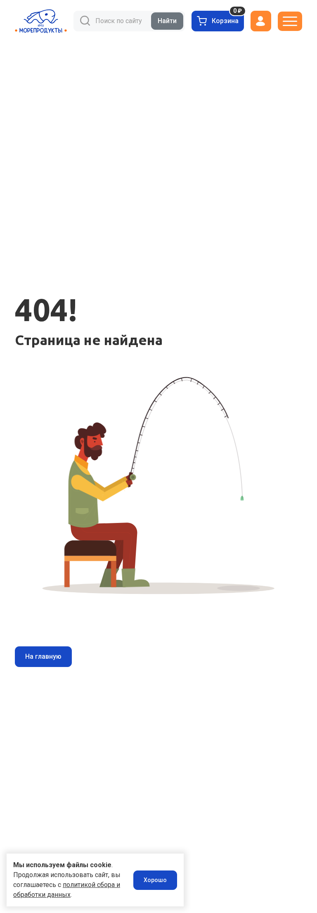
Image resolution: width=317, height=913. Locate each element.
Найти (167, 21)
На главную (43, 656)
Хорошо (155, 880)
